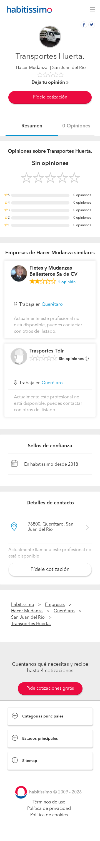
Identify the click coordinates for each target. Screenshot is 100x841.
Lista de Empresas (25, 775)
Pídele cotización (50, 97)
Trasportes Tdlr (46, 351)
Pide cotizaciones (50, 831)
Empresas (55, 605)
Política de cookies (49, 815)
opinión (67, 282)
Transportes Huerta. (31, 624)
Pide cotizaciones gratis (50, 688)
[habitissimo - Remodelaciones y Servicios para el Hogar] (28, 9)
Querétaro (52, 304)
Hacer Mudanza (32, 68)
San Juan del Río (28, 617)
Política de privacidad (49, 809)
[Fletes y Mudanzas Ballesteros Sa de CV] (19, 273)
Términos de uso (49, 802)
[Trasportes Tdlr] (19, 356)
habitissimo (22, 605)
